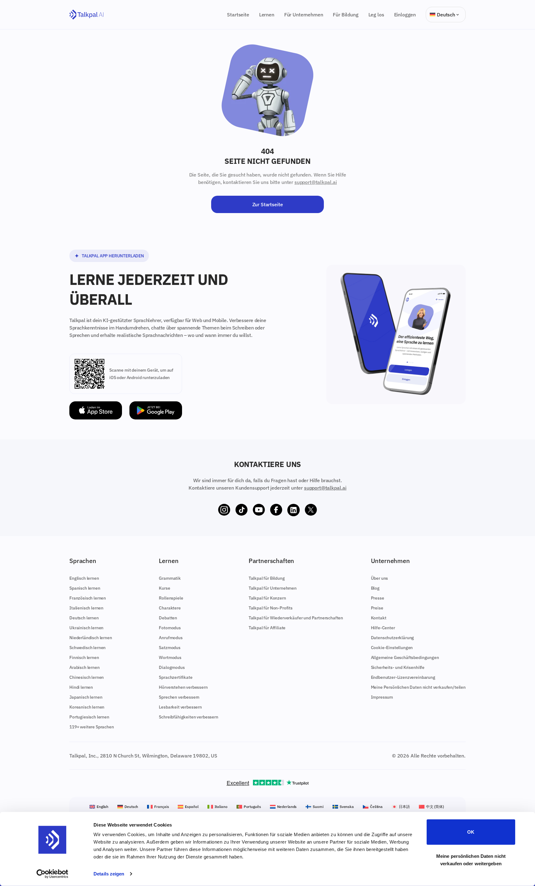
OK (470, 832)
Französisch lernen (87, 598)
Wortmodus (170, 657)
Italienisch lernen (86, 608)
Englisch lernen (84, 578)
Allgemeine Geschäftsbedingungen (405, 657)
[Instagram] (224, 510)
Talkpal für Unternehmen (273, 588)
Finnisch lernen (84, 657)
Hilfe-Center (383, 628)
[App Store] (95, 410)
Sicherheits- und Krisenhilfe (398, 667)
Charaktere (170, 608)
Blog (375, 588)
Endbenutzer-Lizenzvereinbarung (403, 677)
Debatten (168, 618)
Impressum (382, 697)
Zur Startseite (267, 204)
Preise (377, 608)
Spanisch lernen (84, 588)
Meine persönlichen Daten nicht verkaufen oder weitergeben (471, 859)
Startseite (238, 14)
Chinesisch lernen (86, 677)
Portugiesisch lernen (89, 717)
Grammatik (170, 578)
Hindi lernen (81, 687)
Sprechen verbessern (179, 697)
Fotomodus (170, 628)
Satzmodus (170, 647)
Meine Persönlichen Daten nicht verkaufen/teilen (418, 687)
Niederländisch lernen (90, 637)
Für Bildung (345, 14)
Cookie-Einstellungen (392, 647)
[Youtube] (259, 510)
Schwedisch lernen (87, 647)
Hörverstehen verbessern (183, 687)
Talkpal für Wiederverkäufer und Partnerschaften (296, 618)
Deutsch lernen (84, 618)
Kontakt (378, 618)
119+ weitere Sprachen (91, 727)
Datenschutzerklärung (392, 637)
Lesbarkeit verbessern (180, 707)
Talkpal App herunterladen (113, 256)
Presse (377, 598)
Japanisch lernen (85, 697)
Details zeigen (109, 873)
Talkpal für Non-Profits (271, 608)
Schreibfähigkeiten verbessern (188, 717)
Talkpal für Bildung (267, 578)
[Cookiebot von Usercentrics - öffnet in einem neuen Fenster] (52, 874)
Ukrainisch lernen (86, 628)
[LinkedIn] (293, 510)
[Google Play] (155, 410)
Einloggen (405, 14)
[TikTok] (241, 510)
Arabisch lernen (84, 667)
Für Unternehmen (303, 14)
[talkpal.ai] (86, 15)
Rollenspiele (171, 598)
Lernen (266, 14)
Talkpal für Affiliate (267, 628)
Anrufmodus (170, 637)
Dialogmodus (172, 667)
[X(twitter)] (311, 510)
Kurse (164, 588)
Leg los (376, 14)
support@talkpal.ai (315, 182)
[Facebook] (276, 510)
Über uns (379, 578)
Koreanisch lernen (86, 707)
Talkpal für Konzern (267, 598)
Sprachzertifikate (175, 677)
